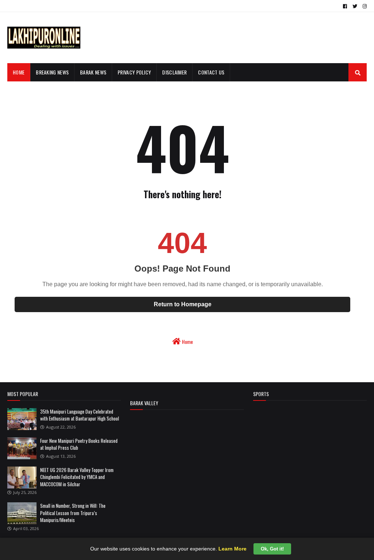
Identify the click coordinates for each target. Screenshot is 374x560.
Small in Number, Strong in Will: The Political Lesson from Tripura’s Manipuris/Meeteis (73, 512)
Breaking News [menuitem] (52, 72)
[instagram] (364, 6)
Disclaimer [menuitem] (174, 72)
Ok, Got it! (272, 549)
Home (187, 341)
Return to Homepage (182, 304)
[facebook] (345, 6)
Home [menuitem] (18, 72)
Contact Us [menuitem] (211, 72)
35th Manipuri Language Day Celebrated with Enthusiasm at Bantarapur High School (79, 415)
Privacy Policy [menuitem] (134, 72)
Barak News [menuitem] (93, 72)
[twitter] (355, 6)
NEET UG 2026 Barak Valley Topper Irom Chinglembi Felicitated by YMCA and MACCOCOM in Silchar (77, 477)
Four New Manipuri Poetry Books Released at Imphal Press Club (79, 444)
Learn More (232, 549)
